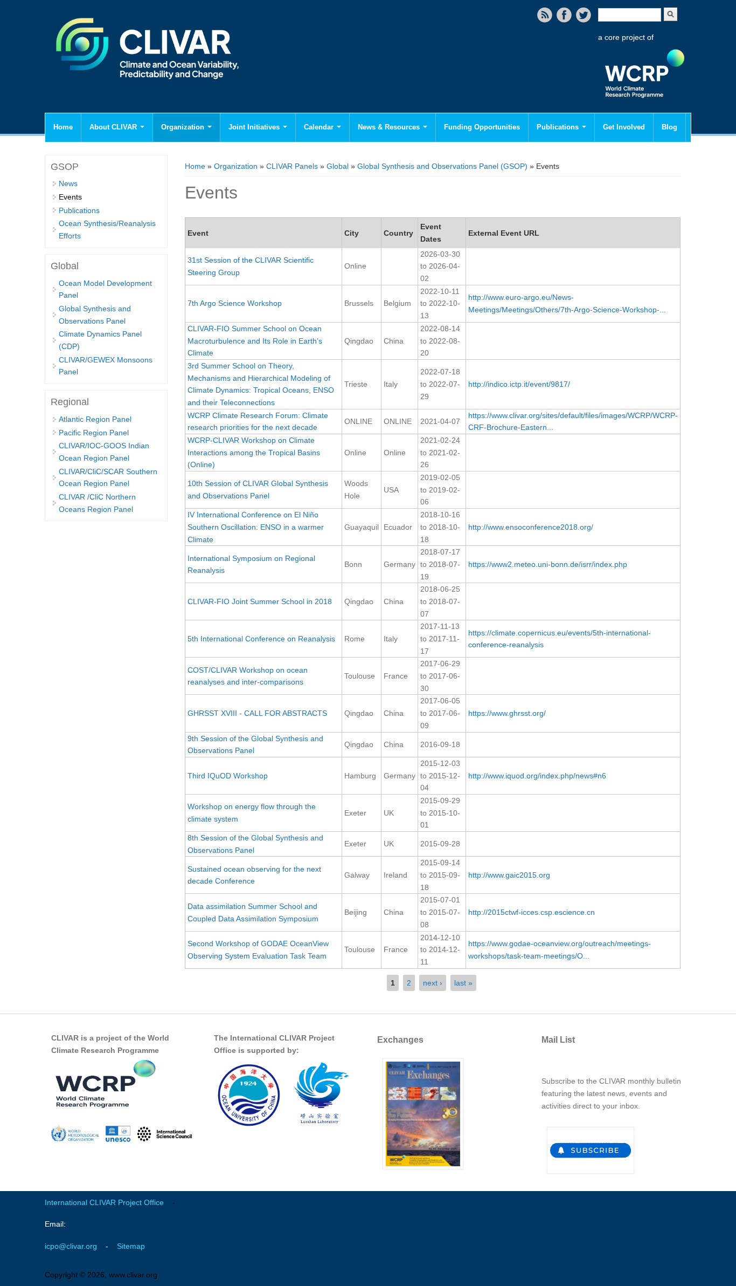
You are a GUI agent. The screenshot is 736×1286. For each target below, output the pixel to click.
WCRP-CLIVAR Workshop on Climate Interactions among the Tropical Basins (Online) (254, 452)
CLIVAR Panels (292, 166)
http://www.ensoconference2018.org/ (530, 527)
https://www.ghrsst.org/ (507, 713)
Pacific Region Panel (94, 432)
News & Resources (390, 127)
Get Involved (624, 127)
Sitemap (131, 1246)
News (68, 183)
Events (70, 197)
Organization (183, 127)
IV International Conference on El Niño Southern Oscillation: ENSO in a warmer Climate (256, 526)
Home (63, 127)
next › (432, 983)
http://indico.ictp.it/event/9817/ (519, 384)
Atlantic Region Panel (95, 419)
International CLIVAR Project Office (104, 1202)
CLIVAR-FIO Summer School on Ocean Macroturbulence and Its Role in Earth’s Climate (255, 340)
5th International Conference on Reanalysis (261, 638)
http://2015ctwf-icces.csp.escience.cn (531, 912)
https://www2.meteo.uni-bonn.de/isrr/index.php (547, 564)
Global (338, 166)
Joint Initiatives (255, 127)
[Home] (148, 86)
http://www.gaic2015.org (509, 875)
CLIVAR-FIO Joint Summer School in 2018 (260, 601)
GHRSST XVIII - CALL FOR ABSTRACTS (257, 713)
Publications (559, 127)
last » (463, 983)
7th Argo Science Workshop (235, 303)
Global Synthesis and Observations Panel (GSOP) (442, 166)
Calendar (320, 127)
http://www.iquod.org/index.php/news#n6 (537, 775)
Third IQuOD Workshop (228, 775)
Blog (669, 127)
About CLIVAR (114, 127)
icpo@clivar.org (71, 1246)
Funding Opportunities (482, 127)
